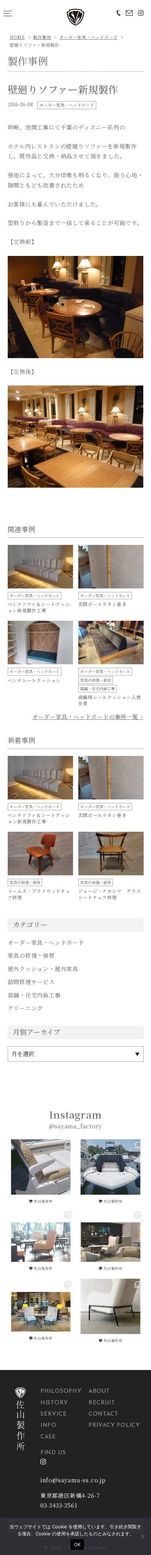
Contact (103, 1414)
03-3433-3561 (59, 1505)
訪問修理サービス (31, 982)
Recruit (101, 1403)
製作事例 (42, 37)
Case (48, 1437)
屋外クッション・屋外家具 (43, 969)
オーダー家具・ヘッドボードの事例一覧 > (88, 717)
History (54, 1403)
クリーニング (25, 1008)
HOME (17, 37)
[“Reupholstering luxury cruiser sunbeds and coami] (41, 1172)
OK (77, 1544)
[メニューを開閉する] (8, 13)
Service (53, 1414)
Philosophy (60, 1391)
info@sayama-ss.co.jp (73, 1480)
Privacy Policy (114, 1425)
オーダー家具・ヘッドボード (88, 37)
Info (48, 1425)
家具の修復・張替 (31, 955)
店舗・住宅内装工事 (34, 995)
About (99, 1391)
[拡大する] (134, 265)
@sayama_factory (75, 1126)
